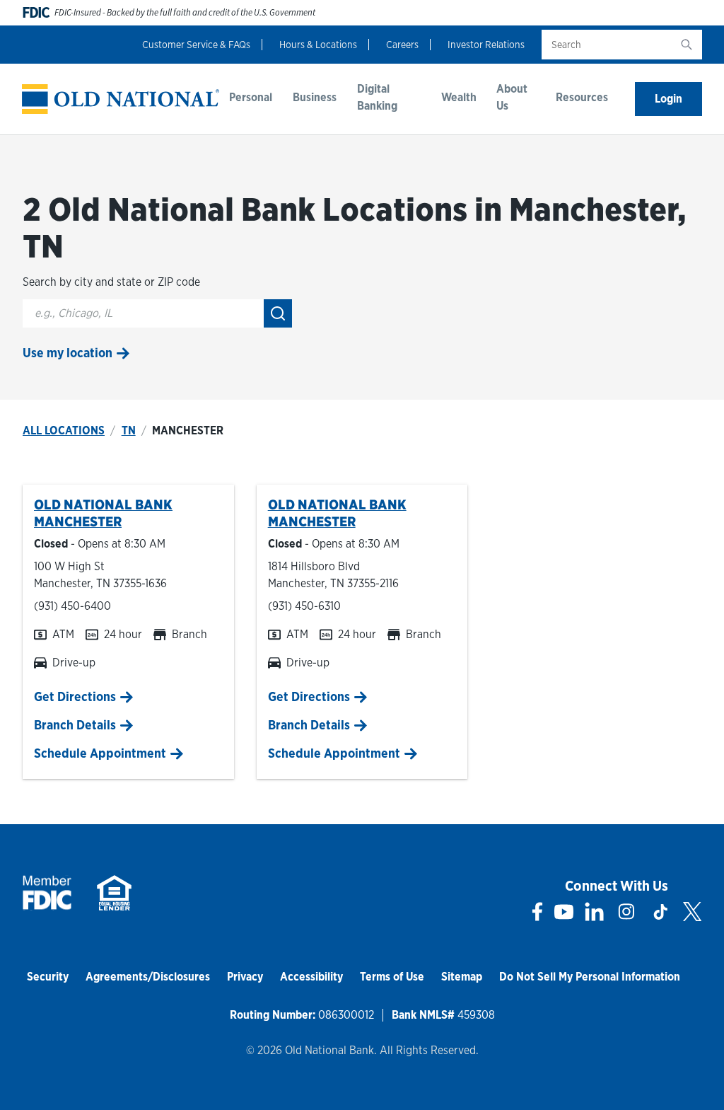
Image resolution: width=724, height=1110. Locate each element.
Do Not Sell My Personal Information (589, 976)
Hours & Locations (318, 44)
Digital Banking (377, 97)
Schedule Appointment (100, 753)
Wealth (459, 97)
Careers (402, 44)
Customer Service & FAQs (196, 44)
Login (668, 98)
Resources (582, 97)
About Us (511, 97)
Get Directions (75, 696)
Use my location (67, 352)
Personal (250, 97)
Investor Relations (486, 44)
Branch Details (75, 724)
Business (315, 97)
